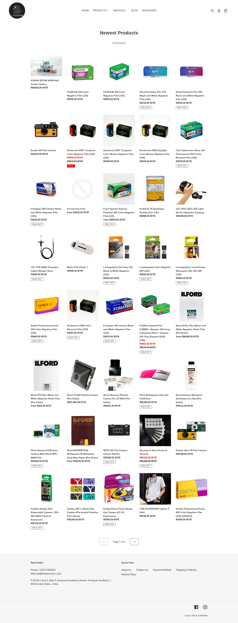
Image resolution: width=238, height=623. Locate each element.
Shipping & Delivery (186, 569)
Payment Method (162, 569)
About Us (126, 569)
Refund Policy (128, 574)
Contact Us (142, 569)
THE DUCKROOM (199, 616)
